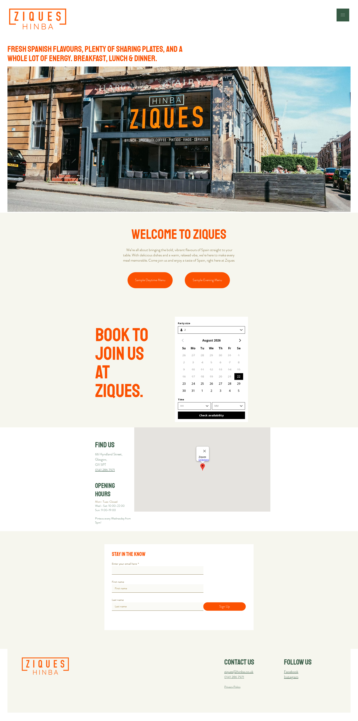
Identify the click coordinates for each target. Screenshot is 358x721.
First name (118, 582)
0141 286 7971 (234, 677)
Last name (118, 600)
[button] (343, 14)
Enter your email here (124, 563)
